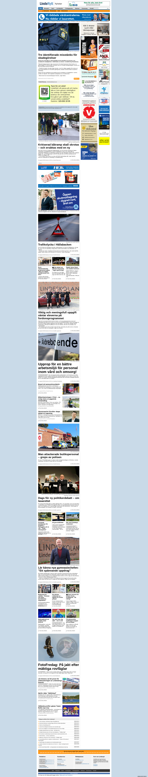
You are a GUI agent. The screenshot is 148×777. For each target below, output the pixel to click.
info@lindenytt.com (85, 763)
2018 (88, 752)
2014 (78, 752)
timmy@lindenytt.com (43, 767)
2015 (80, 752)
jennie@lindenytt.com (49, 763)
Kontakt (92, 8)
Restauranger (53, 10)
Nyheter (40, 10)
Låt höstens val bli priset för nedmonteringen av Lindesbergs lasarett (50, 680)
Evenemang (84, 8)
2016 (83, 752)
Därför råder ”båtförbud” (47, 693)
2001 (46, 752)
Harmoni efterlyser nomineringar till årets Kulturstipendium (52, 723)
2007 (61, 752)
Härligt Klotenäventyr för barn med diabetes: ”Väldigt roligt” (52, 732)
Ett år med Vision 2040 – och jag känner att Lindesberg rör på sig (53, 747)
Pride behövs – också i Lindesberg (46, 735)
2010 (68, 752)
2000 (43, 752)
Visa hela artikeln (75, 160)
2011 (70, 752)
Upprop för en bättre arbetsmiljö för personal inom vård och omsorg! (58, 368)
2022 (98, 752)
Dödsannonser (64, 10)
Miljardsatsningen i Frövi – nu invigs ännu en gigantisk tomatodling (49, 399)
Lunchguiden (60, 8)
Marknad (77, 8)
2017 (85, 752)
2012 (73, 752)
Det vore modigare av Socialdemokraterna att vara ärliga (51, 728)
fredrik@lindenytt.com (52, 81)
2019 (90, 752)
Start (40, 8)
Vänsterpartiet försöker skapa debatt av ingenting (49, 412)
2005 (56, 752)
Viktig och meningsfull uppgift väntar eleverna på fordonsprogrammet (57, 315)
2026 (107, 752)
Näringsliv (46, 8)
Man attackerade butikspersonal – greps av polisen (58, 456)
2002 (48, 752)
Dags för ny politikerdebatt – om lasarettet (58, 499)
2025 (105, 752)
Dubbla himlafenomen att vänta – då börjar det (49, 730)
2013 (75, 752)
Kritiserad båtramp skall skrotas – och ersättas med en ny (58, 146)
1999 (41, 752)
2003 (51, 752)
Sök (108, 8)
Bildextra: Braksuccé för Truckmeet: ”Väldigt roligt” (50, 737)
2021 (95, 752)
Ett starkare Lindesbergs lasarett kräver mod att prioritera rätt (53, 733)
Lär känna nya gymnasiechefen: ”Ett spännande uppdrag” (58, 569)
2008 (63, 752)
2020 (93, 752)
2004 (53, 752)
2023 (100, 752)
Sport (52, 8)
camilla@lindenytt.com (49, 761)
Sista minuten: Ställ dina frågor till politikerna (49, 721)
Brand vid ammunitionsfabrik (49, 384)
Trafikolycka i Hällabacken (54, 244)
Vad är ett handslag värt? (44, 725)
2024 (102, 752)
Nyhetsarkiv (46, 10)
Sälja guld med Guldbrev (66, 775)
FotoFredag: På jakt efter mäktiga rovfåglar (58, 667)
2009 (66, 752)
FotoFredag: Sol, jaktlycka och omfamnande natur (50, 742)
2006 (58, 752)
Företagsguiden (69, 8)
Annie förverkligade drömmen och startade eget (49, 726)
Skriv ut (77, 78)
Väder (59, 10)
